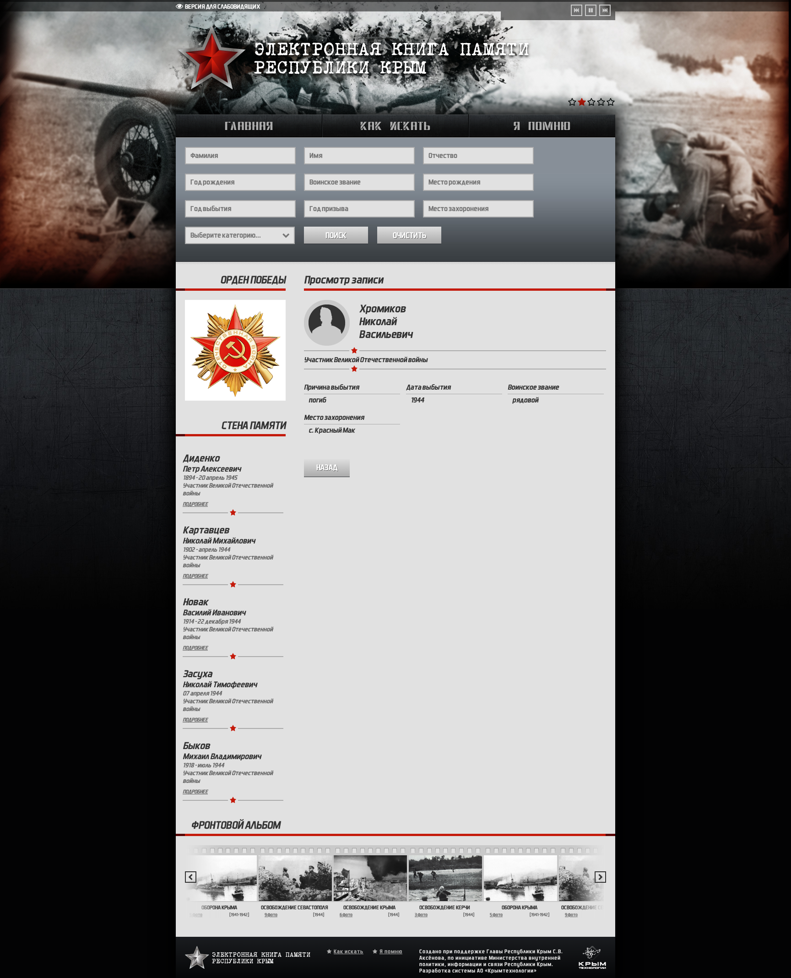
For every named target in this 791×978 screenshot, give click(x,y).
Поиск (336, 235)
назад (327, 468)
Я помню (390, 951)
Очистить (409, 235)
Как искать (348, 951)
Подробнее (195, 504)
